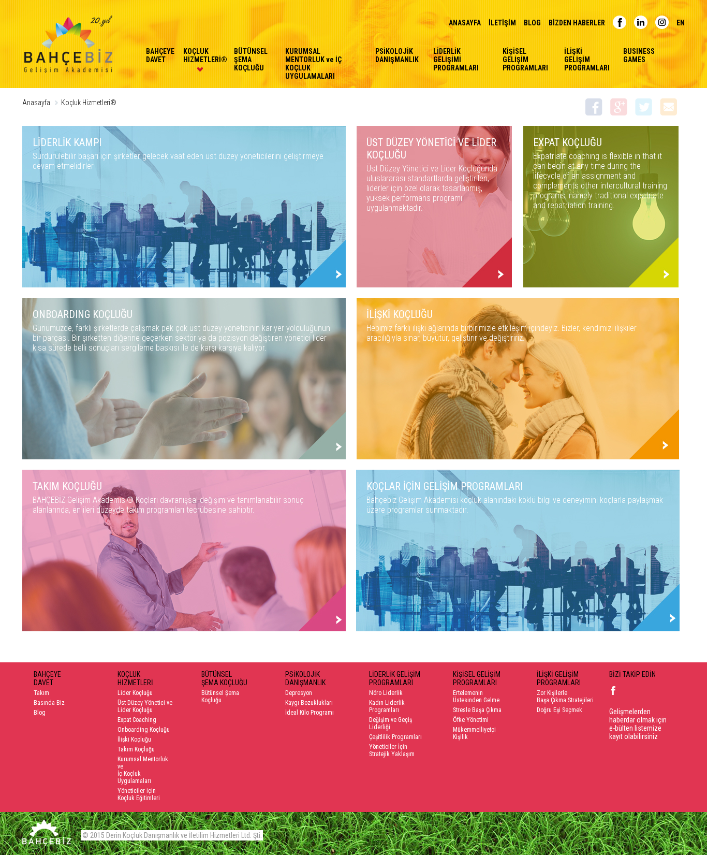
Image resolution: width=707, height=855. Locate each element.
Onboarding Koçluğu (143, 729)
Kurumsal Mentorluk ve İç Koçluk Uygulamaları (142, 770)
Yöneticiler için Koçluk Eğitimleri (138, 794)
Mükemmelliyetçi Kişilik (474, 733)
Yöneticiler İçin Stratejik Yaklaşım (392, 750)
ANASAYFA (465, 23)
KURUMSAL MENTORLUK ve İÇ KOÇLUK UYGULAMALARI (313, 63)
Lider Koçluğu (135, 693)
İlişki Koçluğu (134, 739)
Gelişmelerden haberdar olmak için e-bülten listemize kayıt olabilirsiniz (638, 724)
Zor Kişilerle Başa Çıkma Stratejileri (565, 696)
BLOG (532, 23)
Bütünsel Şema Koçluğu (220, 696)
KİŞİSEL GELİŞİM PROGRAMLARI (525, 59)
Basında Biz (49, 702)
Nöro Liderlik (386, 693)
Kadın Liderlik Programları (387, 706)
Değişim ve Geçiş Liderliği (390, 723)
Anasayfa (36, 102)
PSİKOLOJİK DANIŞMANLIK (395, 55)
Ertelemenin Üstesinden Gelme (476, 696)
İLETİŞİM (502, 23)
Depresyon (298, 693)
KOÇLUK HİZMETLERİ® (199, 55)
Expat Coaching (136, 719)
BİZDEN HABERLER (577, 23)
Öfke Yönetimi (471, 719)
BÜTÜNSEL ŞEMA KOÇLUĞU (251, 59)
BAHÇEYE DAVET (156, 55)
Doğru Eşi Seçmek (559, 710)
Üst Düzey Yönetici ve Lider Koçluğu (144, 706)
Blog (40, 712)
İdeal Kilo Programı (309, 712)
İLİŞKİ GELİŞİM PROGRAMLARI (585, 59)
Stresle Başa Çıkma (477, 710)
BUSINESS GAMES (639, 55)
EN (680, 23)
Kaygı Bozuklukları (309, 702)
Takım (41, 693)
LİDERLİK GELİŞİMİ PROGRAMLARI (456, 59)
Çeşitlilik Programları (395, 737)
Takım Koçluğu (136, 749)
